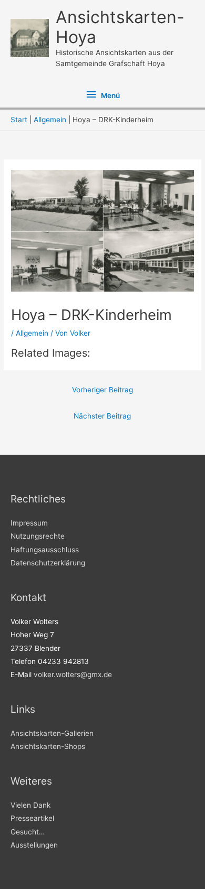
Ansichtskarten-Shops (48, 746)
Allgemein (32, 333)
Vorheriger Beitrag (102, 389)
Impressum (29, 523)
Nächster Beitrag (102, 416)
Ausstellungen (34, 845)
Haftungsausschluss (45, 549)
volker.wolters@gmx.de (73, 674)
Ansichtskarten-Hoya (120, 27)
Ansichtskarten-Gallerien (52, 733)
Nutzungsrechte (38, 536)
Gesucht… (28, 832)
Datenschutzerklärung (48, 563)
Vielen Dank (30, 805)
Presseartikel (32, 818)
